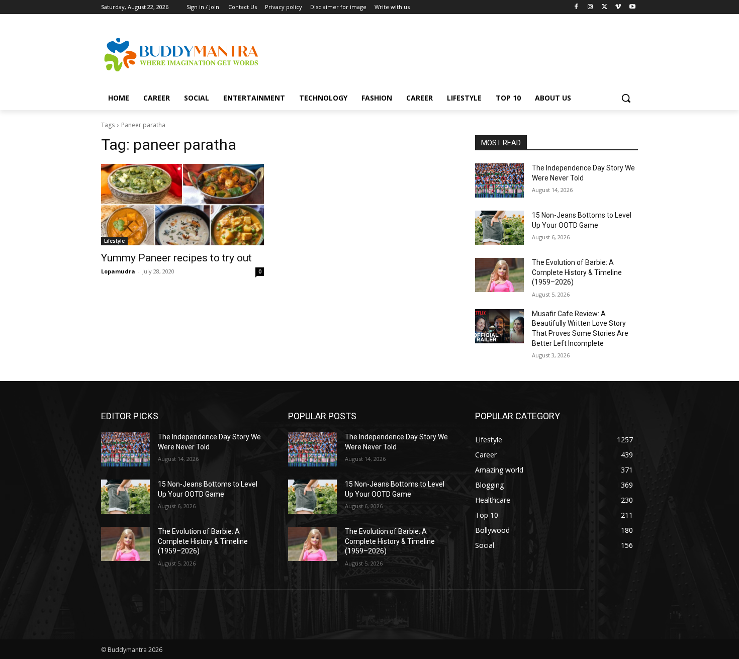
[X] (604, 7)
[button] (626, 98)
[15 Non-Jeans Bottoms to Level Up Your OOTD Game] (499, 228)
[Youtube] (632, 7)
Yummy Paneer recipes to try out (176, 258)
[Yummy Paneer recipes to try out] (182, 204)
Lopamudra (118, 271)
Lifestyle (114, 240)
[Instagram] (590, 7)
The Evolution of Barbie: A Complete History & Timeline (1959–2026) (577, 272)
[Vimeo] (618, 7)
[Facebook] (576, 7)
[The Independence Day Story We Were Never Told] (499, 180)
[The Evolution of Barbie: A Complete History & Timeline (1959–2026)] (499, 275)
